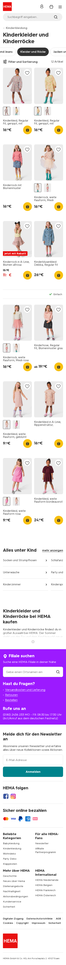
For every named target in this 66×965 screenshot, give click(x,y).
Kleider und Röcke (33, 51)
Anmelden (33, 771)
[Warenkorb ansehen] (51, 6)
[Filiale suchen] (58, 672)
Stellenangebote (13, 886)
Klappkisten (10, 863)
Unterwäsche (11, 572)
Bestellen (11, 700)
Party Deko (9, 858)
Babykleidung (11, 843)
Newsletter (42, 843)
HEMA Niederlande (46, 880)
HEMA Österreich (45, 895)
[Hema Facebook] (5, 796)
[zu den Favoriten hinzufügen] (27, 72)
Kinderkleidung (16, 28)
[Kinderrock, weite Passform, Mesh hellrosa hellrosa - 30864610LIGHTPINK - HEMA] (37, 188)
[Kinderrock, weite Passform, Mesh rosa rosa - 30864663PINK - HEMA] (47, 188)
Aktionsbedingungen (15, 896)
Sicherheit (9, 906)
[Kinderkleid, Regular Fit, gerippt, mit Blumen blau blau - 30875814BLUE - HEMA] (6, 111)
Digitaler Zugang (13, 918)
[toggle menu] (60, 7)
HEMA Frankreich (45, 890)
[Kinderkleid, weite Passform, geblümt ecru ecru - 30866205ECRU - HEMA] (6, 424)
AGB (58, 918)
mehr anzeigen (52, 550)
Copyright (22, 923)
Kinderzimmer (12, 584)
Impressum (38, 923)
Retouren (11, 695)
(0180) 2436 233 (13, 714)
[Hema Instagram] (13, 796)
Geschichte (10, 876)
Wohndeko (9, 853)
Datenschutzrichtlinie (39, 918)
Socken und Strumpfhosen (20, 560)
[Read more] (33, 641)
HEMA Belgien (43, 885)
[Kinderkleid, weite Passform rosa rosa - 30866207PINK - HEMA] (16, 424)
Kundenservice (12, 901)
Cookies (8, 923)
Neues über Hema (14, 881)
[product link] (17, 86)
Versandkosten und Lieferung (25, 689)
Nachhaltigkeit (11, 891)
